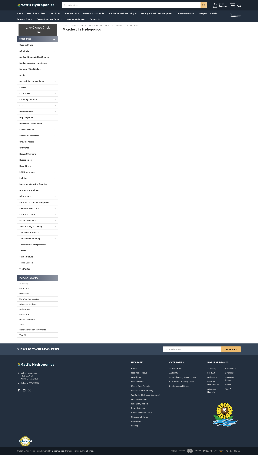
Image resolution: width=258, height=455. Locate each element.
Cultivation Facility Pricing (121, 13)
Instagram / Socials (207, 13)
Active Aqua (24, 309)
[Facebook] (19, 390)
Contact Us (95, 19)
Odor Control (25, 196)
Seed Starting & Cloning (30, 226)
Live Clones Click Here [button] (38, 30)
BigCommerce (58, 451)
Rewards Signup (24, 19)
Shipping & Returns (76, 19)
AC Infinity (24, 51)
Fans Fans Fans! (26, 130)
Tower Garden (26, 263)
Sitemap (134, 426)
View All (22, 335)
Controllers (24, 93)
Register (223, 6)
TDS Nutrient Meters (29, 232)
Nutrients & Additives (29, 190)
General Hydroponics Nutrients (32, 330)
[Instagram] (24, 390)
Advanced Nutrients (27, 304)
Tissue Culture (26, 257)
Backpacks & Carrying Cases (33, 63)
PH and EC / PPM (27, 214)
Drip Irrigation (26, 117)
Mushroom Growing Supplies (33, 184)
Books (22, 75)
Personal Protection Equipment (34, 202)
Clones (22, 87)
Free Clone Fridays (36, 13)
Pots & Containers (27, 220)
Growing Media (26, 142)
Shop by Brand (26, 45)
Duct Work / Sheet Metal (30, 123)
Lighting (23, 178)
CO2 (21, 105)
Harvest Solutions (27, 154)
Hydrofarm (24, 294)
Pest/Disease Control (29, 208)
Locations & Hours (185, 13)
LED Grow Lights (26, 172)
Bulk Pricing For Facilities (31, 81)
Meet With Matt (72, 13)
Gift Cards (24, 148)
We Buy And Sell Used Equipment (156, 13)
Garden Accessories (29, 136)
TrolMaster (24, 269)
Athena (22, 325)
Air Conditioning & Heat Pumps (34, 57)
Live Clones (54, 13)
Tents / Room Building (29, 238)
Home (20, 13)
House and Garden (27, 319)
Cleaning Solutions (28, 99)
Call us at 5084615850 (30, 383)
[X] (29, 390)
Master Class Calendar (94, 13)
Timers (22, 251)
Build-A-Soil (24, 289)
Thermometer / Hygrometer (32, 245)
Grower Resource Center (48, 19)
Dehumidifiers (26, 111)
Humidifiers (25, 166)
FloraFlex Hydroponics (29, 299)
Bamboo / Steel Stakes (29, 69)
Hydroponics (25, 160)
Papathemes (87, 451)
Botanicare (24, 314)
